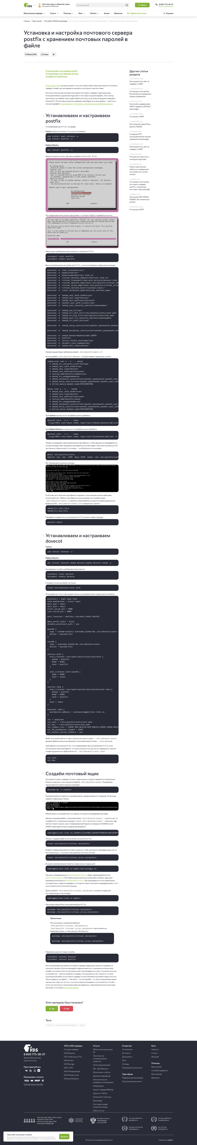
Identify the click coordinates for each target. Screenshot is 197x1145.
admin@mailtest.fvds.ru (77, 875)
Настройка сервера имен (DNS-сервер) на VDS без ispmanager (140, 106)
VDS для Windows (71, 1078)
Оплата (93, 13)
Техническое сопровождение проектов (100, 1058)
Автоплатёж (156, 1074)
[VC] (34, 1070)
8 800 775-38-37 (34, 1054)
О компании (127, 1049)
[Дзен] (38, 1070)
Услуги (53, 13)
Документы (127, 1057)
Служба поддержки (159, 1070)
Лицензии (102, 1097)
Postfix (50, 1025)
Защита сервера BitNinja (103, 1089)
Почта (82, 1025)
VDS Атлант (69, 1060)
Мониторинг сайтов (101, 1072)
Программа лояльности (132, 1068)
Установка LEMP (137, 209)
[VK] (26, 1070)
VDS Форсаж (69, 1053)
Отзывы (125, 1064)
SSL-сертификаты (100, 1068)
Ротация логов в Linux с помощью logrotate (139, 158)
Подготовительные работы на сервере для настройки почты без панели (139, 170)
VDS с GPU (68, 1068)
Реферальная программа (132, 1078)
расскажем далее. (71, 987)
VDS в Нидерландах (72, 1071)
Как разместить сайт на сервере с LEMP (139, 148)
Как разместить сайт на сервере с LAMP (139, 82)
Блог (81, 13)
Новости (155, 1049)
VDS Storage (69, 1064)
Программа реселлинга (132, 1081)
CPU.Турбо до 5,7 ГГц (73, 1057)
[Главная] (28, 5)
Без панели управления (66, 1025)
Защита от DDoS (100, 1093)
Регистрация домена (101, 1065)
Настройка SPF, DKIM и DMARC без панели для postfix (139, 199)
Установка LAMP (137, 116)
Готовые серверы (71, 1049)
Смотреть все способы (33, 1084)
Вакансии (118, 13)
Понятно (64, 1136)
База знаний (156, 1067)
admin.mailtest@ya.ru (54, 878)
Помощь (67, 13)
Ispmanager (97, 1100)
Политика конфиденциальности (99, 1140)
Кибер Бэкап (98, 1086)
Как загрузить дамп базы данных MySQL (140, 125)
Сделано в (163, 1140)
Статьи (154, 1053)
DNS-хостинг (98, 1110)
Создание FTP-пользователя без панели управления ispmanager (140, 136)
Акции (106, 13)
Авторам (155, 1057)
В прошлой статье (53, 85)
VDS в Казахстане (71, 1075)
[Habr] (30, 1070)
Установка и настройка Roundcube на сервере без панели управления (140, 93)
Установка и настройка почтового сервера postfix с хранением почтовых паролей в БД (140, 185)
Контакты (126, 1053)
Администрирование (101, 1076)
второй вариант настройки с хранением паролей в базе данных (86, 104)
